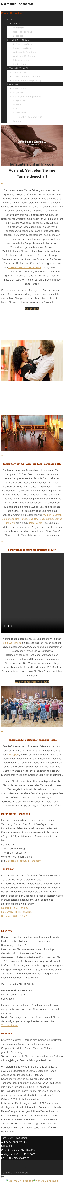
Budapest (18, 36)
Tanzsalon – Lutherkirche (26, 76)
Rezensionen (20, 100)
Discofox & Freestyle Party (27, 80)
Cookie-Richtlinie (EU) (31, 117)
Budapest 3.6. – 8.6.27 (14, 915)
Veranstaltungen (18, 68)
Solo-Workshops (12, 642)
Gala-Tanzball (20, 72)
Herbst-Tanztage (22, 48)
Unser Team (19, 88)
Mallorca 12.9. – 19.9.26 (14, 907)
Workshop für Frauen (24, 56)
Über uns (12, 84)
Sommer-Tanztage (22, 44)
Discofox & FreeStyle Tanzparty (24, 860)
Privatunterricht (21, 60)
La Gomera (18, 28)
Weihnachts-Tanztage (24, 52)
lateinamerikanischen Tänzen (24, 267)
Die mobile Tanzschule (17, 4)
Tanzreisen (13, 23)
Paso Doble (35, 522)
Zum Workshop (9, 1025)
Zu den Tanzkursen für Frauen (32, 681)
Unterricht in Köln (18, 40)
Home (10, 19)
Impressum (19, 121)
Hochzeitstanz (20, 64)
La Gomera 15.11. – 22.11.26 (16, 911)
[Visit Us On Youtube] (45, 1180)
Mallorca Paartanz (22, 32)
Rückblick (18, 92)
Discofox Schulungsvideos (27, 96)
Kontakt (17, 105)
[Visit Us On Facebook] (19, 1180)
